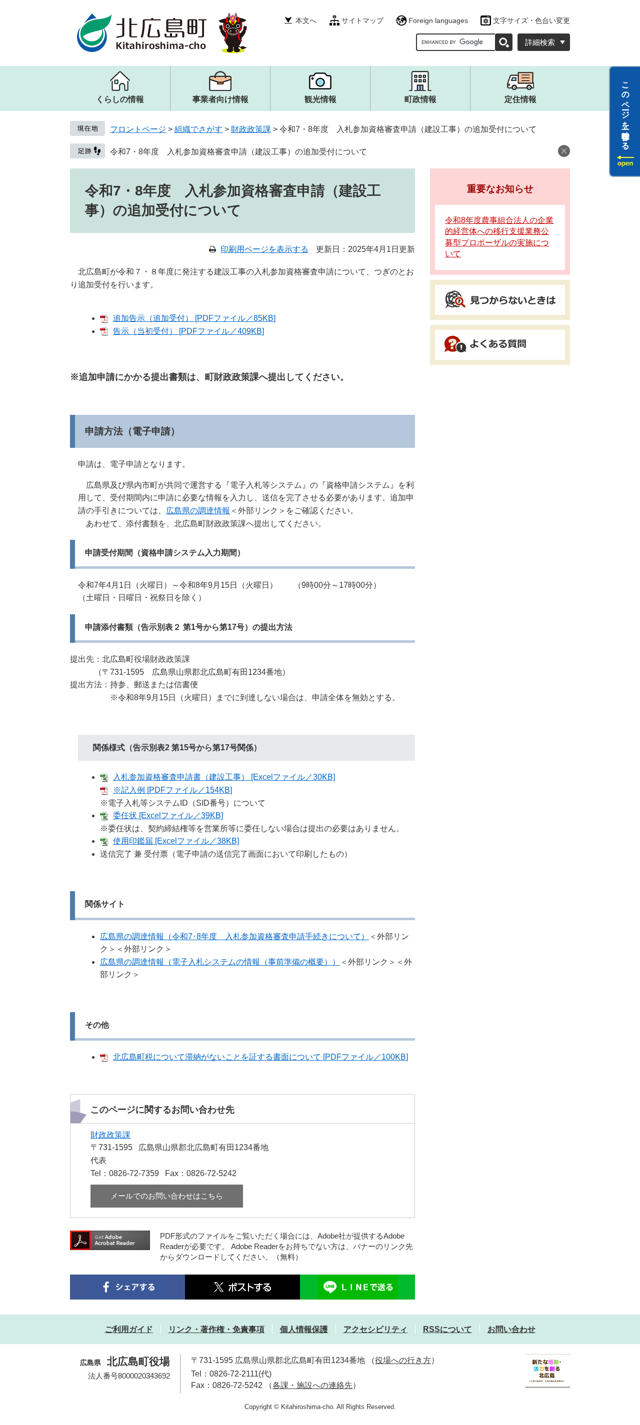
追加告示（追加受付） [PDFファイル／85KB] (194, 318)
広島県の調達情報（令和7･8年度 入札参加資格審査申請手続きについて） (234, 936)
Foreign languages (438, 20)
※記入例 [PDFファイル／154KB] (172, 790)
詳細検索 (540, 42)
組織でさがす (198, 129)
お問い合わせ (512, 1329)
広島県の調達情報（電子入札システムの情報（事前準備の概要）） (220, 962)
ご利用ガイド (129, 1329)
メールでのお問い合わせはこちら (166, 1196)
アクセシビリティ (376, 1329)
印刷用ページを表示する (264, 249)
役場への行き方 (403, 1360)
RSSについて (447, 1329)
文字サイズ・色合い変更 (531, 20)
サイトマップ (363, 20)
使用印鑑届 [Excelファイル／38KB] (176, 841)
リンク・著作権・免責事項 (216, 1329)
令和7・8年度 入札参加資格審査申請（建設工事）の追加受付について (238, 151)
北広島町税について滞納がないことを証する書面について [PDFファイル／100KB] (260, 1057)
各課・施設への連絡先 (312, 1385)
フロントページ (138, 129)
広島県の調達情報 (198, 510)
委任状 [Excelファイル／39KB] (168, 815)
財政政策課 (251, 129)
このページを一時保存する (626, 111)
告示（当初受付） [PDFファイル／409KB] (188, 331)
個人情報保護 (304, 1329)
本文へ (306, 20)
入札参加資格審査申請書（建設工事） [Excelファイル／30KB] (224, 777)
